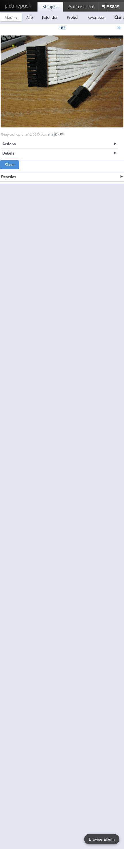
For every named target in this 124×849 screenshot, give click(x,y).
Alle (30, 17)
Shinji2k (50, 6)
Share (9, 165)
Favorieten (96, 17)
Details (8, 153)
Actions (9, 144)
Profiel (72, 17)
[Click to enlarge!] (62, 81)
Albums (11, 17)
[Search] (116, 17)
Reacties (8, 177)
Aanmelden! (81, 6)
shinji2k (53, 134)
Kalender (50, 17)
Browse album (102, 839)
